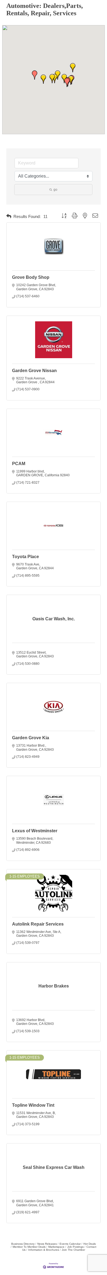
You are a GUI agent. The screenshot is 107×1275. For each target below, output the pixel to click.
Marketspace (56, 1246)
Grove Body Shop (30, 277)
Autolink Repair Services (38, 924)
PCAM (18, 463)
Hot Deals (89, 1243)
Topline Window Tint (33, 1105)
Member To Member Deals (29, 1246)
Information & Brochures (43, 1249)
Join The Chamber (73, 1249)
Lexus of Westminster (34, 830)
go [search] (55, 189)
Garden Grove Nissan (34, 370)
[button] (43, 79)
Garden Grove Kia (30, 737)
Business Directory (23, 1243)
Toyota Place (25, 556)
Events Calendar (70, 1243)
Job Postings (75, 1246)
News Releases (47, 1243)
